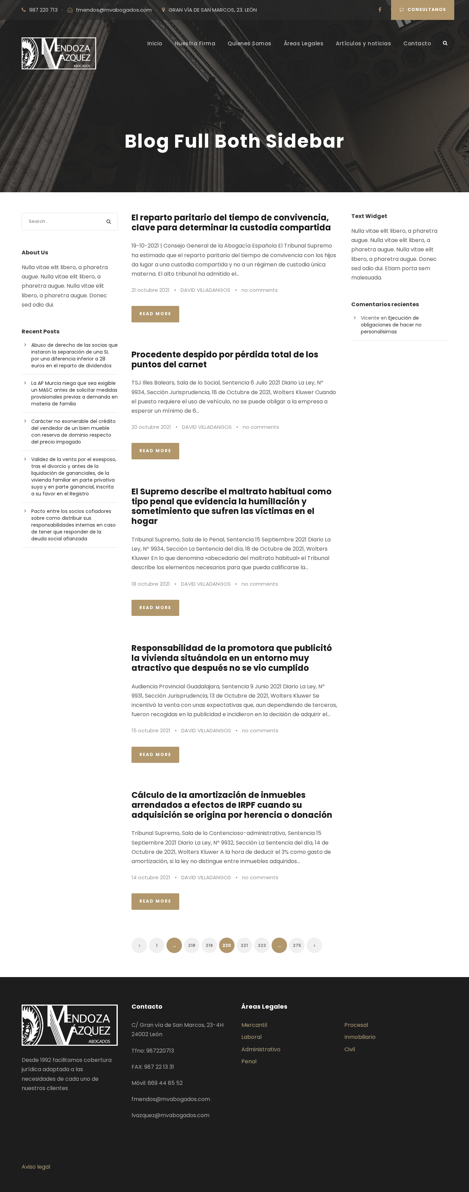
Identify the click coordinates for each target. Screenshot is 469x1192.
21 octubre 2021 (150, 290)
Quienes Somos (250, 43)
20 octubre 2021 (151, 427)
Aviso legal (36, 1167)
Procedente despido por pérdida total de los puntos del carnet (224, 359)
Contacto (417, 43)
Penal (248, 1061)
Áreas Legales (304, 43)
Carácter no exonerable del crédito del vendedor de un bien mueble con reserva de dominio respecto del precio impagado (73, 431)
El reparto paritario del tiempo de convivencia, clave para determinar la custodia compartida (231, 222)
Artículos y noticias (363, 43)
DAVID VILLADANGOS (205, 290)
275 (297, 945)
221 (244, 945)
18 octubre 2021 (150, 583)
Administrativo (261, 1049)
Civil (349, 1049)
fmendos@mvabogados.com (114, 9)
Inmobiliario (360, 1037)
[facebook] (379, 9)
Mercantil (254, 1025)
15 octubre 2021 (150, 730)
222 (262, 945)
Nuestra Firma (195, 43)
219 (209, 945)
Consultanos (427, 9)
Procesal (356, 1025)
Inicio (154, 43)
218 (191, 945)
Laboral (251, 1037)
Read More (155, 314)
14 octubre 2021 (150, 877)
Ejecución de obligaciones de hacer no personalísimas (391, 324)
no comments (259, 290)
